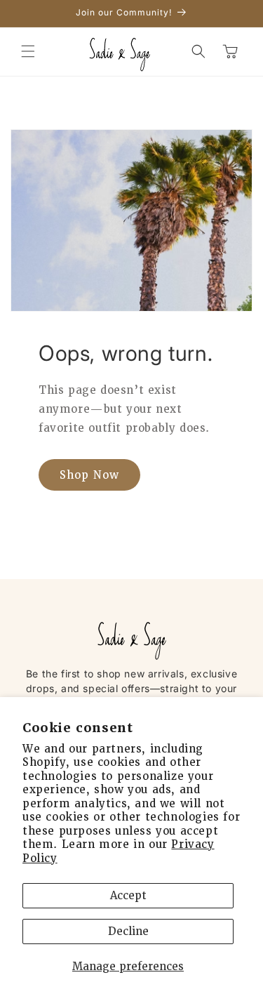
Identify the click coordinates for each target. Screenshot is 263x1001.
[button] (28, 51)
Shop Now (89, 475)
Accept (128, 896)
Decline (128, 931)
